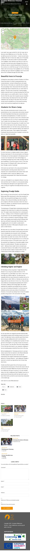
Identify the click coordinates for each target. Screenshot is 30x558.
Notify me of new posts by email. (8, 504)
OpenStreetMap (21, 49)
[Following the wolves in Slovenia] (20, 408)
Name (2, 481)
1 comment (22, 17)
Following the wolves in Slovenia (20, 440)
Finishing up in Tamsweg (7, 449)
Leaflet (15, 49)
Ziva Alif (12, 17)
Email (2, 487)
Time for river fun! (5, 412)
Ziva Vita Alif (15, 12)
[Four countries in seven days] (7, 422)
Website (3, 492)
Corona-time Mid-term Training (7, 456)
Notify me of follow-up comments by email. (10, 500)
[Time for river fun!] (7, 408)
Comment (3, 467)
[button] (3, 30)
